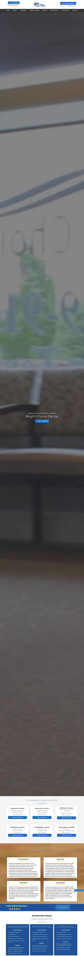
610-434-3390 (66, 815)
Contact (75, 10)
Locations (65, 10)
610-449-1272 (42, 814)
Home (8, 10)
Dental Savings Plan (13, 5)
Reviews (44, 10)
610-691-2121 (17, 832)
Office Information (18, 817)
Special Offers (34, 10)
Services (23, 10)
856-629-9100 (17, 814)
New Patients (54, 10)
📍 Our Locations (13, 2)
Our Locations (79, 890)
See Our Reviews (63, 907)
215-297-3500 (42, 832)
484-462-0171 (66, 832)
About (15, 10)
